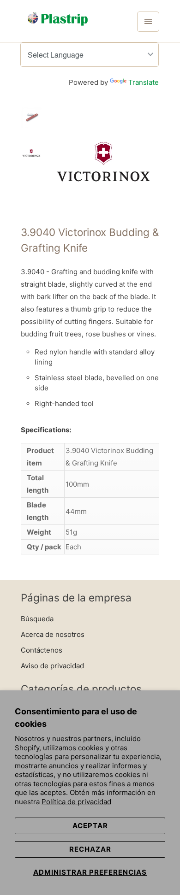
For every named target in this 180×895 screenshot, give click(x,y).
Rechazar (90, 849)
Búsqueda (37, 618)
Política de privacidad (76, 801)
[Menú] (148, 22)
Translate (143, 82)
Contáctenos (41, 650)
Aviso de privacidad (52, 665)
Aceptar (90, 825)
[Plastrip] (58, 24)
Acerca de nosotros (52, 634)
